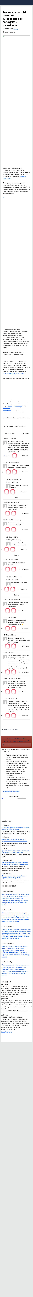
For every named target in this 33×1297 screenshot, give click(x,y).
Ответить (25, 456)
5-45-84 (10, 406)
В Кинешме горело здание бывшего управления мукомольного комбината (14, 840)
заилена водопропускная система (14, 374)
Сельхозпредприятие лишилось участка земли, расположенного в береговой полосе (15, 973)
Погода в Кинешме (14, 796)
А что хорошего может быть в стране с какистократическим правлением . (15, 947)
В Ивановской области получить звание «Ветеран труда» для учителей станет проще (15, 903)
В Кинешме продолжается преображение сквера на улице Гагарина (15, 828)
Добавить (26, 434)
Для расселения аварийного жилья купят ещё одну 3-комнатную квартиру (15, 851)
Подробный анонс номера (11, 791)
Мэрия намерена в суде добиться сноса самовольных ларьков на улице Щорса (15, 863)
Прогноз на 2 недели (22, 798)
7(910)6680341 (18, 406)
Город (16, 29)
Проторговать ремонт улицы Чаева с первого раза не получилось (14, 877)
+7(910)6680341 (6, 408)
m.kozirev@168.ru (7, 410)
